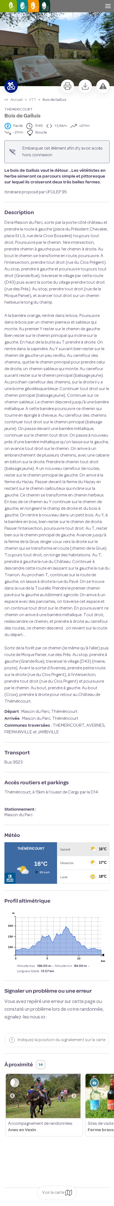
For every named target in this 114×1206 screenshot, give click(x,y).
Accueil (17, 100)
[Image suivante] (74, 1096)
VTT (32, 100)
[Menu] (108, 6)
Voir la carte (53, 1193)
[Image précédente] (12, 1096)
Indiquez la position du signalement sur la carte (61, 1040)
